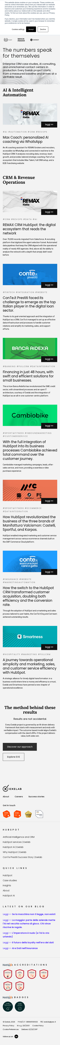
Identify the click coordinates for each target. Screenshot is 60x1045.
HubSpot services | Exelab (16, 842)
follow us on (10, 1036)
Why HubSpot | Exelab (14, 852)
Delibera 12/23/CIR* (29, 1029)
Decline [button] (43, 29)
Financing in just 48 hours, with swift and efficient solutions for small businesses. (28, 376)
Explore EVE (13, 756)
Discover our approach (20, 746)
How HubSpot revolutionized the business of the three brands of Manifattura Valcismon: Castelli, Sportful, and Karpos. (29, 523)
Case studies (10, 880)
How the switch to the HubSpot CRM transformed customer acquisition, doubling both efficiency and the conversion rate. (28, 596)
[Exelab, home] (12, 788)
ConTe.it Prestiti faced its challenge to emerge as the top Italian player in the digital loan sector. (29, 304)
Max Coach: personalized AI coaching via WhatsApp (25, 139)
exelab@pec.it (50, 1022)
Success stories (36, 796)
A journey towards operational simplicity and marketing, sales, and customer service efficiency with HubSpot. (30, 666)
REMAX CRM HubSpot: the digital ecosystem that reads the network (29, 229)
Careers (19, 796)
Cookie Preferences (11, 1029)
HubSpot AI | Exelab (13, 847)
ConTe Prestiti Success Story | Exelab (22, 857)
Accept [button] (31, 29)
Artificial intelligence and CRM (18, 837)
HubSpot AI (9, 895)
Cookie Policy (38, 1025)
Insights (7, 885)
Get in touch (9, 805)
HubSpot (7, 875)
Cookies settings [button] (18, 29)
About (6, 796)
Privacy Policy (8, 1025)
